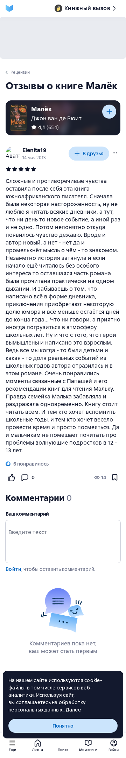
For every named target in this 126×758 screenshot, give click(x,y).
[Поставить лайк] (11, 477)
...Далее (71, 710)
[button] (114, 152)
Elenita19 (34, 150)
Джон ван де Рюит (56, 118)
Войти (13, 569)
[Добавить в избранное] (114, 477)
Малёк (41, 109)
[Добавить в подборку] (109, 112)
